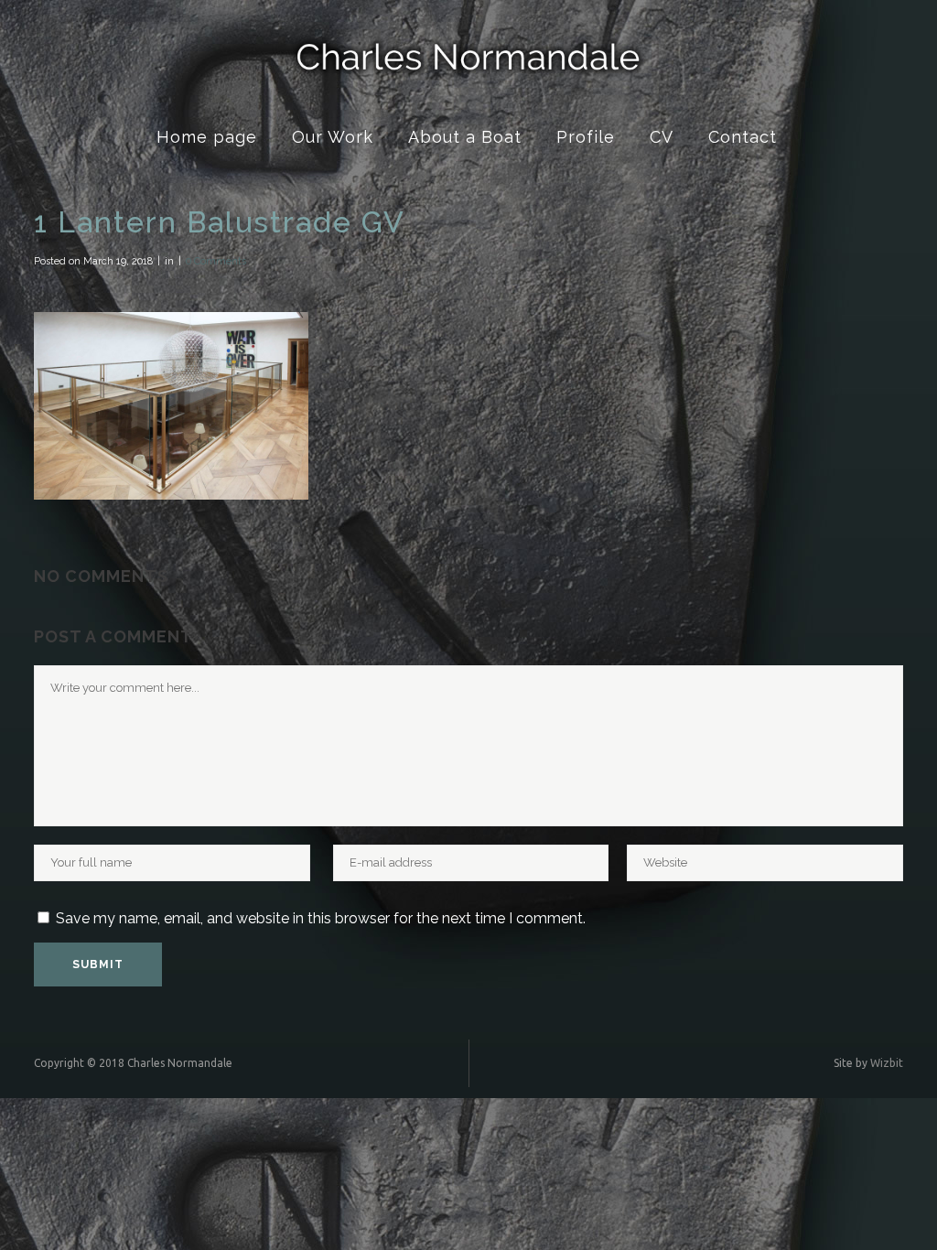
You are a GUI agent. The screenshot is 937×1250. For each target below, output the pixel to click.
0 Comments (216, 261)
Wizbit (886, 1063)
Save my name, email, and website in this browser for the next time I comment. (321, 918)
